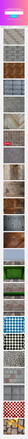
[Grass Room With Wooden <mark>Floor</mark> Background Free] (14, 281)
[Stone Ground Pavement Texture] (14, 366)
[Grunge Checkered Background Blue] (14, 332)
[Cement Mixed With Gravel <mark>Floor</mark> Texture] (14, 112)
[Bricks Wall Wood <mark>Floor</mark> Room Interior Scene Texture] (14, 315)
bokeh (18, 19)
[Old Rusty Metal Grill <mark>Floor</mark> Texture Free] (14, 230)
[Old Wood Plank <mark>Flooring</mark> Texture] (14, 179)
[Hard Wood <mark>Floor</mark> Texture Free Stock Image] (14, 247)
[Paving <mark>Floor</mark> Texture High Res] (14, 95)
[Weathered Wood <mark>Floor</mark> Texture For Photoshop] (14, 196)
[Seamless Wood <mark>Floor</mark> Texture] (14, 44)
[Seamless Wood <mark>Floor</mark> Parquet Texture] (14, 78)
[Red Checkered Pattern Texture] (14, 417)
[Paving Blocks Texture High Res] (14, 383)
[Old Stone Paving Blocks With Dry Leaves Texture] (14, 434)
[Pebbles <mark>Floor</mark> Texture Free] (14, 162)
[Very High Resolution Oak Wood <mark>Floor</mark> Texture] (14, 129)
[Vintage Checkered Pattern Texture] (14, 349)
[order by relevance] (6, 26)
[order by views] (10, 26)
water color (13, 19)
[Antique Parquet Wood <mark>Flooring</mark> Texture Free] (14, 213)
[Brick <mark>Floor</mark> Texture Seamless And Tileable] (14, 61)
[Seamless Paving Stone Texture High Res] (14, 400)
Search (14, 16)
